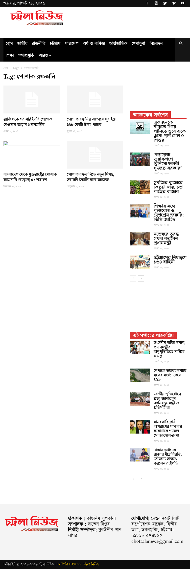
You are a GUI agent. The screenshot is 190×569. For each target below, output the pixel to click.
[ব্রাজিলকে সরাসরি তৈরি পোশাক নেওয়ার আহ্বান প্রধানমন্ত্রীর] (31, 99)
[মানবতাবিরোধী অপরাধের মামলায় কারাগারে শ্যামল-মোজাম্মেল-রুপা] (140, 427)
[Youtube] (183, 3)
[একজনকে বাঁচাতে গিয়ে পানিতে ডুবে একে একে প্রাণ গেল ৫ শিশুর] (140, 127)
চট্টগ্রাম (55, 44)
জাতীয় (22, 44)
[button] (181, 43)
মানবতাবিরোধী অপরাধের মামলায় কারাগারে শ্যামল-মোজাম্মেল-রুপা (168, 428)
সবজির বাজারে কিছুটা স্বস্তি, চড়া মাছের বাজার (169, 187)
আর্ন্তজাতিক (118, 44)
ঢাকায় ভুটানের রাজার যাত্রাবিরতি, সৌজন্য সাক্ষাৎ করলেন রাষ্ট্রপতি (168, 456)
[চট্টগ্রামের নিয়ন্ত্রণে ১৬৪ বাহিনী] (140, 262)
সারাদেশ (71, 44)
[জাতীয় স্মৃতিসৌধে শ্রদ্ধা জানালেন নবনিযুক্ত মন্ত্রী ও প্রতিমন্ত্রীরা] (140, 399)
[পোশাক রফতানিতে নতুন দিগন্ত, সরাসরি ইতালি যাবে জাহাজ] (95, 155)
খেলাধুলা (138, 44)
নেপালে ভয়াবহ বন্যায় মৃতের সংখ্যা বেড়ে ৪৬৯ (170, 375)
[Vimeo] (174, 3)
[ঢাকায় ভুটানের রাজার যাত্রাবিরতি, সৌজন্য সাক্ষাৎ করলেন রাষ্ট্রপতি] (140, 454)
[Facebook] (147, 3)
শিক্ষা (10, 55)
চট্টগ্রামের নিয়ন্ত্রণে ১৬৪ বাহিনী (170, 259)
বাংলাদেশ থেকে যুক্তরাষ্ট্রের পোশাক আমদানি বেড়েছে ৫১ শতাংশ (30, 177)
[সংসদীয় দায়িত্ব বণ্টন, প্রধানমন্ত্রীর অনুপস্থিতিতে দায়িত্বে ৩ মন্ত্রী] (140, 347)
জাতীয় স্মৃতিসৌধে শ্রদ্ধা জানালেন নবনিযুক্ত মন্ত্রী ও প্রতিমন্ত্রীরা (167, 401)
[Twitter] (165, 3)
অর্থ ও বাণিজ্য (94, 44)
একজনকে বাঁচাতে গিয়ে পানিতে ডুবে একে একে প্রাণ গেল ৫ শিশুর (170, 131)
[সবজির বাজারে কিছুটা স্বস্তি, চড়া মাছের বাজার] (140, 187)
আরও (43, 55)
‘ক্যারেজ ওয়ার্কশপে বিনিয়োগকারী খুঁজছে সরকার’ (168, 161)
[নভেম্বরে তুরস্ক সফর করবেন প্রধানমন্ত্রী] (140, 238)
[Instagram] (156, 3)
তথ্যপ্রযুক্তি (26, 55)
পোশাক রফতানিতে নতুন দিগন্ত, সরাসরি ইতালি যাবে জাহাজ (90, 177)
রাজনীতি (39, 44)
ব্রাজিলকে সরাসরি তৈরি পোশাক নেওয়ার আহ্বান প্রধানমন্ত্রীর (27, 122)
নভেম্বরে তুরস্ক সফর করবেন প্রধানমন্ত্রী (166, 238)
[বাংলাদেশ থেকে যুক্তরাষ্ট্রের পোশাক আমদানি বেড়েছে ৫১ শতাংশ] (31, 155)
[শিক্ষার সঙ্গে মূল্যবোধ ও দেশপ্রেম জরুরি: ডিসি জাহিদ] (140, 211)
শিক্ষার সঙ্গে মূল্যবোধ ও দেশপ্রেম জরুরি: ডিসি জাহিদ (169, 213)
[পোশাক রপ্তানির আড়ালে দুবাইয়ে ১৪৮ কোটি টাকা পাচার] (95, 99)
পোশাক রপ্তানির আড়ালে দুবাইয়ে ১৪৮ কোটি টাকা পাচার (91, 122)
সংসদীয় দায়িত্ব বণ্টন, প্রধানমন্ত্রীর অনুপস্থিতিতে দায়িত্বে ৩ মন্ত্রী (170, 349)
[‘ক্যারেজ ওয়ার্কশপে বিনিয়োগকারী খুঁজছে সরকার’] (140, 159)
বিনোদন (156, 44)
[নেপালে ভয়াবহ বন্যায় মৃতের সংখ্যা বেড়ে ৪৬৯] (140, 375)
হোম (9, 44)
